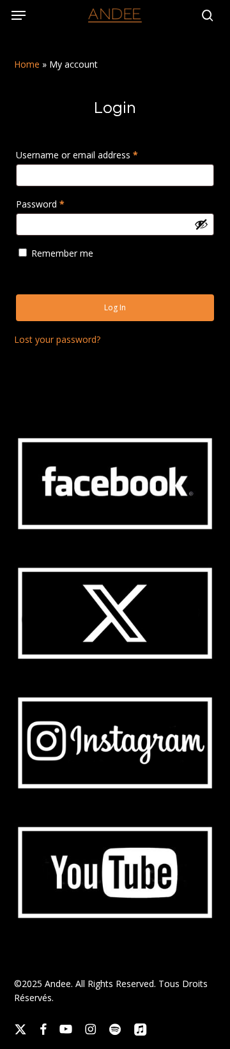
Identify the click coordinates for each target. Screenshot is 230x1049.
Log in (115, 307)
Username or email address (95, 154)
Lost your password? (57, 339)
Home (27, 64)
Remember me (62, 253)
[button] (19, 15)
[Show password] (201, 224)
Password (58, 203)
